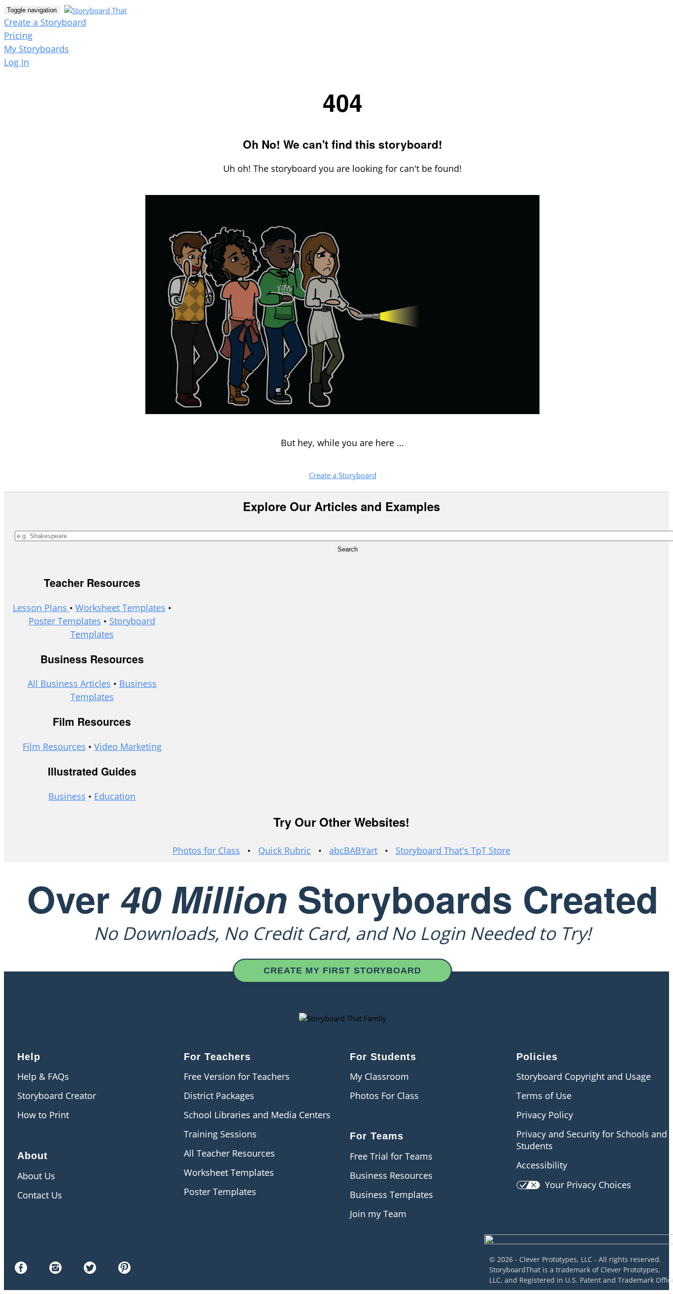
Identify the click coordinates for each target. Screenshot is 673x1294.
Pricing (18, 35)
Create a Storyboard (45, 22)
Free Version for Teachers (237, 1076)
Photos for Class (206, 850)
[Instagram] (55, 1270)
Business (67, 796)
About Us (36, 1176)
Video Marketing (128, 746)
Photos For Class (384, 1095)
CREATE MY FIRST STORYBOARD (342, 970)
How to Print (43, 1115)
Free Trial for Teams (391, 1156)
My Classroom (379, 1076)
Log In (16, 62)
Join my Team (378, 1214)
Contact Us (39, 1195)
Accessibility (541, 1165)
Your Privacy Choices (585, 1185)
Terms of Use (544, 1095)
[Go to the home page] (94, 9)
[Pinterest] (124, 1270)
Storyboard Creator (56, 1095)
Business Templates (391, 1194)
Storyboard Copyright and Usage (583, 1076)
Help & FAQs (43, 1076)
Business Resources (391, 1175)
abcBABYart (353, 850)
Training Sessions (220, 1134)
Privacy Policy (544, 1115)
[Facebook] (21, 1270)
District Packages (219, 1095)
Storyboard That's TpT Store (453, 850)
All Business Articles (69, 683)
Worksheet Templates (120, 608)
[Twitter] (90, 1270)
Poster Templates (65, 621)
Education (114, 796)
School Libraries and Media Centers (257, 1115)
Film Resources (54, 746)
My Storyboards (36, 49)
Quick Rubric (284, 850)
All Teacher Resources (229, 1153)
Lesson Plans (41, 608)
